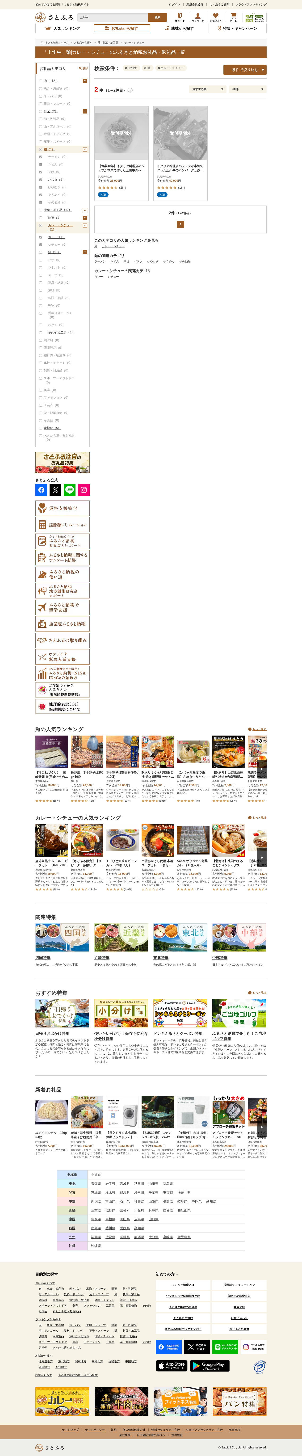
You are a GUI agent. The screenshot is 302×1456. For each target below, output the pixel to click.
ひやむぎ (153, 261)
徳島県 (96, 1228)
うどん (114, 261)
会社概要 (125, 1435)
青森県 (96, 1184)
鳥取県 (96, 1219)
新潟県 (96, 1201)
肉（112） (51, 81)
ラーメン (100, 261)
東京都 (168, 1193)
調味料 (43, 1300)
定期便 (43, 1311)
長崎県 (125, 1237)
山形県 (154, 1184)
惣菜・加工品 (131, 1294)
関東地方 (80, 1361)
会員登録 (239, 1307)
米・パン (75, 1288)
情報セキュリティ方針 (165, 1429)
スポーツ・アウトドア (53, 1305)
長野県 (168, 1201)
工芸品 (110, 1305)
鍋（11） (54, 252)
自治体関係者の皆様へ (151, 1435)
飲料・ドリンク (74, 1294)
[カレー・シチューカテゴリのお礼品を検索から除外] (160, 68)
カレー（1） (56, 237)
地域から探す (43, 1355)
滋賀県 (110, 1210)
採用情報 (177, 1435)
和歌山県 (184, 1210)
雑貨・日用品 (128, 1300)
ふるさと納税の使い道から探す (78, 1375)
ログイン (174, 4)
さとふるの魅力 (239, 1329)
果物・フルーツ (96, 1288)
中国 (72, 1219)
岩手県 (110, 1184)
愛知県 (211, 1201)
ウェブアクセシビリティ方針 (204, 1429)
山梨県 (154, 1201)
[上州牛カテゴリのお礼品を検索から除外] (127, 68)
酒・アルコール (49, 1294)
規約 (114, 1429)
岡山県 (125, 1219)
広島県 (139, 1219)
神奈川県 (184, 1193)
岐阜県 (182, 1201)
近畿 (72, 1210)
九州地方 (61, 1367)
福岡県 (96, 1237)
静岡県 (197, 1201)
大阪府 (139, 1210)
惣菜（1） (55, 217)
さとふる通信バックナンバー (183, 1329)
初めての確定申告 (239, 1296)
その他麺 (185, 261)
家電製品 (58, 1300)
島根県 (110, 1219)
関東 (72, 1193)
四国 (72, 1228)
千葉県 (154, 1193)
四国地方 (44, 1367)
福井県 (139, 1201)
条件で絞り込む (245, 70)
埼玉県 (139, 1193)
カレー (98, 276)
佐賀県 (110, 1237)
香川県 (110, 1228)
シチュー (113, 276)
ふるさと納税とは (183, 1285)
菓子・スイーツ (99, 1294)
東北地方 (64, 1361)
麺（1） (49, 149)
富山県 (110, 1201)
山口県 (154, 1219)
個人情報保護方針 (134, 1429)
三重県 (96, 1210)
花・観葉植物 (128, 1305)
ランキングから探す (48, 1319)
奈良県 (168, 1210)
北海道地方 (46, 1361)
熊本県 (139, 1237)
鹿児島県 (184, 1237)
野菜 (114, 1288)
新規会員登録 (194, 4)
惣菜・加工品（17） (58, 210)
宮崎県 (168, 1237)
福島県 (168, 1184)
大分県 (154, 1237)
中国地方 (131, 1361)
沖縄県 (96, 1246)
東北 (72, 1184)
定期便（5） (52, 428)
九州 (72, 1237)
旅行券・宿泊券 (79, 1300)
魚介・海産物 (55, 1288)
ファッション (92, 1305)
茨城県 (96, 1193)
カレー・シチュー (113, 246)
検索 (157, 17)
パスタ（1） (56, 179)
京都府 (125, 1210)
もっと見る (259, 729)
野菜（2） (51, 111)
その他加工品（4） (61, 332)
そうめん (169, 261)
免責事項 (234, 1429)
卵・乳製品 (129, 1288)
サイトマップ (70, 1429)
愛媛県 (125, 1228)
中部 (72, 1201)
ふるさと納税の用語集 (183, 1307)
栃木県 (110, 1193)
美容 (75, 1305)
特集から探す (43, 1375)
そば (126, 261)
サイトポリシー (95, 1429)
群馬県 (125, 1193)
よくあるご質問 (219, 4)
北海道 (72, 1175)
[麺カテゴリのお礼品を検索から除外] (146, 68)
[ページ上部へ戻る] (285, 1425)
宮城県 (125, 1184)
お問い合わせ (239, 1318)
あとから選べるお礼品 (67, 1311)
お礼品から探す (45, 1283)
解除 (85, 68)
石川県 (125, 1201)
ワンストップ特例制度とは (183, 1296)
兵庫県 (154, 1210)
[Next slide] (262, 769)
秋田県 (139, 1184)
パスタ (138, 261)
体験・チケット (104, 1300)
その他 (146, 1305)
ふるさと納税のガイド (180, 17)
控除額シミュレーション (239, 1285)
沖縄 (72, 1246)
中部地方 (97, 1361)
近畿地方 (114, 1361)
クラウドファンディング (251, 4)
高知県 (139, 1228)
